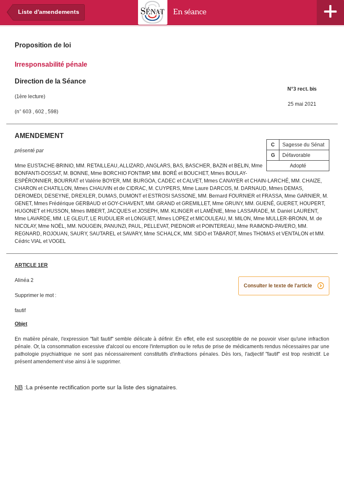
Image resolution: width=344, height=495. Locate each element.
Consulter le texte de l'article (284, 286)
